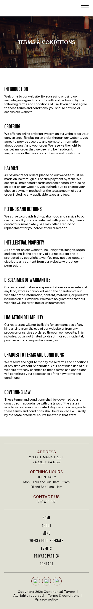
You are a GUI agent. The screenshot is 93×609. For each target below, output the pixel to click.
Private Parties (46, 555)
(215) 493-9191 (46, 502)
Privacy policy (46, 599)
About (46, 525)
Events (46, 548)
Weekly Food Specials (46, 540)
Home (47, 517)
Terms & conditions (64, 595)
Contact (46, 563)
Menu (46, 532)
